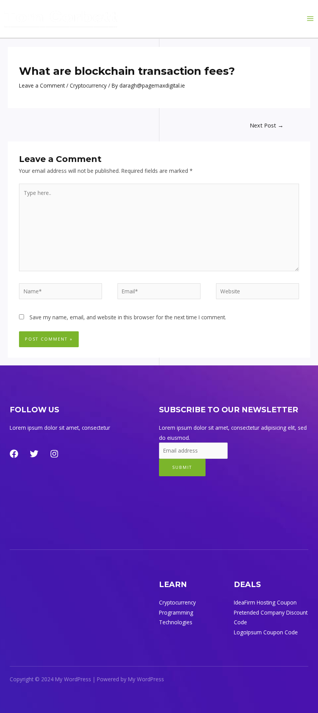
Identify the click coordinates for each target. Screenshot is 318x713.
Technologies (175, 622)
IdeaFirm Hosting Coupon (265, 602)
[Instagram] (54, 454)
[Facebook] (14, 454)
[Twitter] (34, 454)
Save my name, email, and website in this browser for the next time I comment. (127, 317)
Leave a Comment (42, 85)
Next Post (266, 125)
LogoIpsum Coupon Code (266, 632)
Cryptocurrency (88, 85)
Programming (176, 612)
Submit (182, 467)
